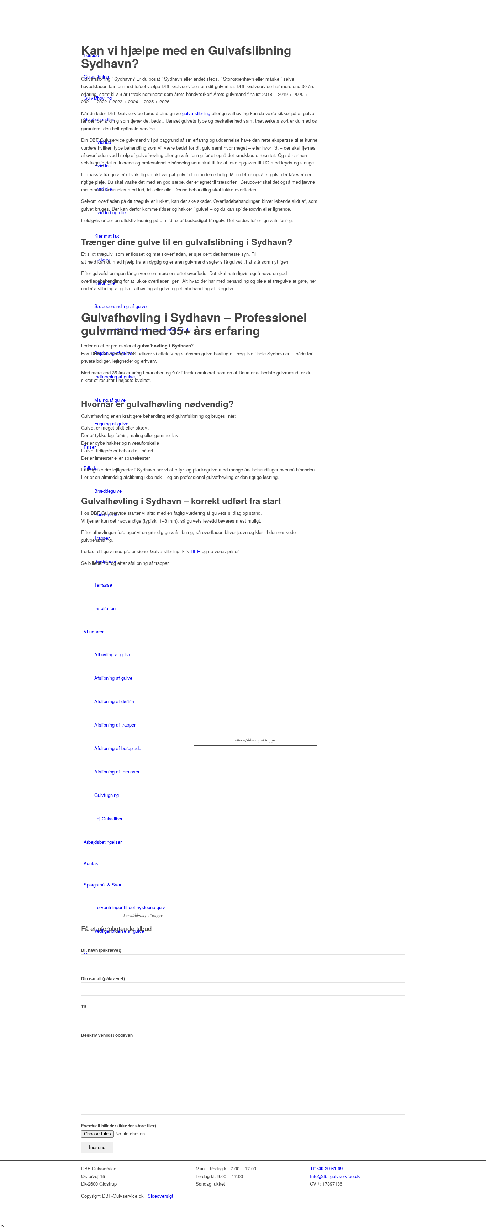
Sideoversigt (160, 1195)
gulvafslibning (195, 113)
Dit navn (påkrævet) (101, 950)
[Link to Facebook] (85, 1203)
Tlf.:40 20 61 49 (326, 1168)
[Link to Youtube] (85, 1211)
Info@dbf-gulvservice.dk (335, 1176)
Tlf (83, 1007)
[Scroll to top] (2, 1226)
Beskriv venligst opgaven (107, 1035)
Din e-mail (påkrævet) (103, 979)
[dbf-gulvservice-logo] (134, 34)
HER (195, 551)
